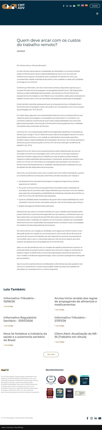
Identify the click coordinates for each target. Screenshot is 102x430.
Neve (3, 427)
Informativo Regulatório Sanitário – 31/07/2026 (19, 319)
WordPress (19, 427)
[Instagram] (67, 6)
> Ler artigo (8, 306)
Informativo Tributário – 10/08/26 (19, 300)
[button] (97, 14)
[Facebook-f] (64, 6)
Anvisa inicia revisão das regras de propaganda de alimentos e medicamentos (75, 301)
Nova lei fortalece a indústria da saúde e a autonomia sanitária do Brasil (25, 337)
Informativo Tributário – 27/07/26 (70, 319)
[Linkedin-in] (71, 6)
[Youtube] (74, 6)
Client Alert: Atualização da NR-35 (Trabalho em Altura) (75, 335)
